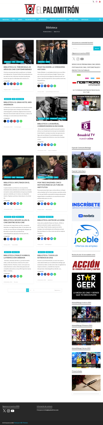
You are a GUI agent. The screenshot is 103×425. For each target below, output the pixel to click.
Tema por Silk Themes (21, 423)
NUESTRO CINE (62, 118)
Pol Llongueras (48, 244)
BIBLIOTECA (7, 61)
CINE (13, 19)
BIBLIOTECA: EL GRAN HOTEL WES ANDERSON (18, 103)
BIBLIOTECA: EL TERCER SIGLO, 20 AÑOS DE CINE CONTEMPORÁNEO (18, 68)
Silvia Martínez (49, 209)
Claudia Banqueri (16, 89)
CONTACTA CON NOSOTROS (58, 19)
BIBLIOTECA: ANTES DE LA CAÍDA (50, 220)
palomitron (50, 280)
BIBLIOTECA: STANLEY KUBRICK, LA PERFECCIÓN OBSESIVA (17, 256)
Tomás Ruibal (15, 244)
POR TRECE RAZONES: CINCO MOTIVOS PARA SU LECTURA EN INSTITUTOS (50, 184)
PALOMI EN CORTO (30, 19)
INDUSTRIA (6, 19)
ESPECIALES (84, 19)
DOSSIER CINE (54, 118)
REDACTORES (20, 61)
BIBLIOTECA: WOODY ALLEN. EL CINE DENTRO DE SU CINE (17, 221)
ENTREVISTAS (43, 19)
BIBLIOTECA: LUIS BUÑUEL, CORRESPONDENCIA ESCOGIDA (50, 125)
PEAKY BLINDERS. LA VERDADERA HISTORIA (51, 68)
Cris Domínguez (17, 127)
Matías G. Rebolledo (52, 150)
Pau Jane (16, 282)
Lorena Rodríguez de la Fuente (52, 91)
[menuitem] (6, 20)
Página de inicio (47, 31)
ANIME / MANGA (73, 19)
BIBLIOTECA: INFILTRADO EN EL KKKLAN (17, 183)
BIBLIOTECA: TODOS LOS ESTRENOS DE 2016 (47, 256)
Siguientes (57, 290)
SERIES (20, 19)
